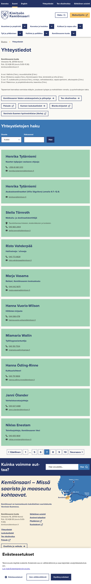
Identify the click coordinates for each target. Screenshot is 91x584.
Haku (59, 15)
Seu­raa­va (75, 452)
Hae (50, 139)
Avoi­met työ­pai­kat (37, 517)
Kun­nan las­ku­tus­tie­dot (31, 105)
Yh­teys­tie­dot (48, 3)
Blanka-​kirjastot (59, 106)
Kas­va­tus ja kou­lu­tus (39, 26)
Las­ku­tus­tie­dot (7, 533)
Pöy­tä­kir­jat (36, 521)
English (24, 3)
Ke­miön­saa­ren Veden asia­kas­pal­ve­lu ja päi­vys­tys (27, 98)
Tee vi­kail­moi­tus (64, 3)
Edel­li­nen (15, 452)
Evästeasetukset (15, 577)
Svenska (5, 3)
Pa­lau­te (7, 106)
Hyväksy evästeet (61, 577)
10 (65, 452)
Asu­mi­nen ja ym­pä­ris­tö (11, 26)
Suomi (15, 3)
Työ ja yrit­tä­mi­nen (8, 33)
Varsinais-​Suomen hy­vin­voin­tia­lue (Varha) (23, 114)
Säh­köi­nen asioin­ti (82, 3)
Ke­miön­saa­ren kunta (61, 33)
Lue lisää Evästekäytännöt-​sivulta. (16, 568)
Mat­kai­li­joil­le (78, 15)
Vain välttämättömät (37, 577)
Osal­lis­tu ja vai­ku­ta (12, 546)
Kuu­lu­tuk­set (36, 524)
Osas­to (4, 134)
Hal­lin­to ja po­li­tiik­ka (34, 33)
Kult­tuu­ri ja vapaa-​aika (66, 26)
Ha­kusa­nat (28, 134)
